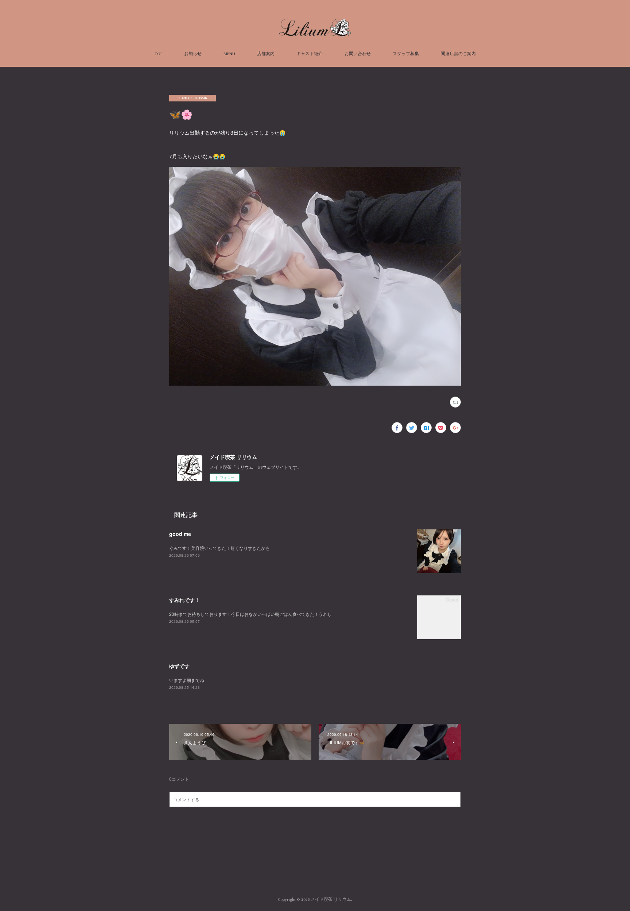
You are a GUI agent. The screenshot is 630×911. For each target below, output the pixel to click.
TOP (158, 53)
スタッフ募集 (406, 53)
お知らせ (193, 53)
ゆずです (179, 665)
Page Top (315, 870)
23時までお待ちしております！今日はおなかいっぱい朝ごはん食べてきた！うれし (250, 614)
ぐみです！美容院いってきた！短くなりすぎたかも (219, 548)
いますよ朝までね (186, 680)
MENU (229, 53)
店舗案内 (266, 53)
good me (180, 533)
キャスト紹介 (309, 53)
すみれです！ (184, 599)
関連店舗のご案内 (458, 53)
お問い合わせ (358, 53)
